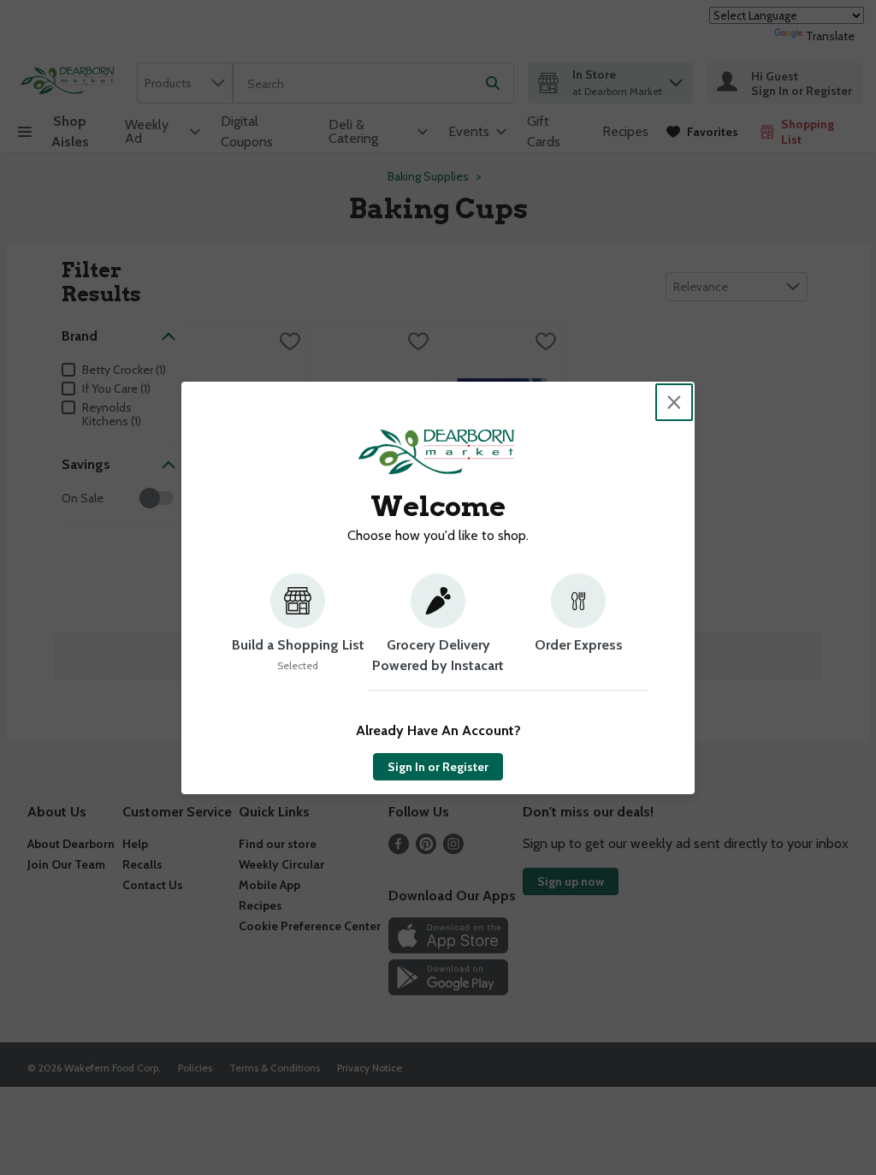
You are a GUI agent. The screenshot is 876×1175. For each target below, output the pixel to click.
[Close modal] (674, 402)
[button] (298, 632)
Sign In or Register (438, 766)
